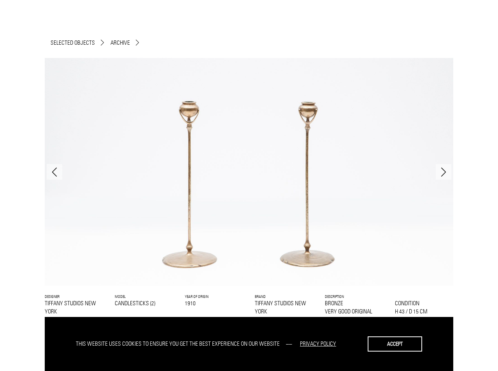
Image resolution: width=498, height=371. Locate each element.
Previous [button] (54, 172)
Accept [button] (395, 344)
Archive (120, 42)
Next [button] (443, 172)
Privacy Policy (318, 343)
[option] (249, 172)
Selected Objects (73, 42)
